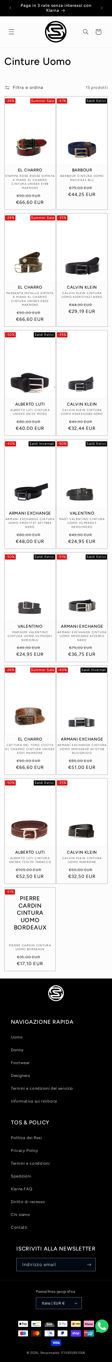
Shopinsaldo (50, 1353)
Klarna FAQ (21, 1188)
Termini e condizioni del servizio (42, 1088)
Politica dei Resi (26, 1137)
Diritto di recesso (28, 1201)
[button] (11, 32)
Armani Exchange (30, 513)
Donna (17, 1049)
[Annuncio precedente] (10, 8)
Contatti (19, 1227)
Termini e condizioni (30, 1163)
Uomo (17, 1037)
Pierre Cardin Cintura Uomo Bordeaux (30, 913)
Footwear (20, 1062)
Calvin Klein (82, 287)
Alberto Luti (30, 404)
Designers (20, 1075)
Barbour (82, 170)
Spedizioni (21, 1176)
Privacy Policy (24, 1150)
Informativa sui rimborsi (34, 1101)
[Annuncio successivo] (102, 8)
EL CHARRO (30, 170)
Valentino (82, 513)
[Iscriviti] (89, 1264)
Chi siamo (20, 1214)
